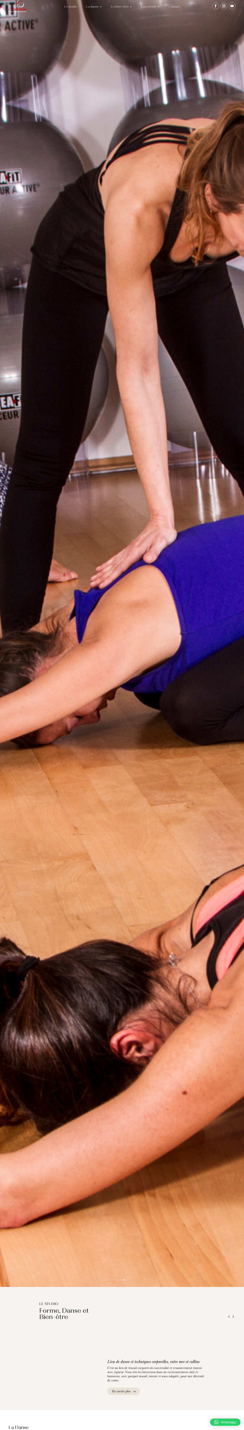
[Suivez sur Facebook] (215, 6)
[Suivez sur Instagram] (223, 6)
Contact (174, 6)
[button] (225, 1422)
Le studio (70, 6)
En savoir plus (121, 1391)
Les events (148, 6)
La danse (92, 6)
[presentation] (229, 1317)
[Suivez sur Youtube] (232, 6)
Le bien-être (120, 6)
